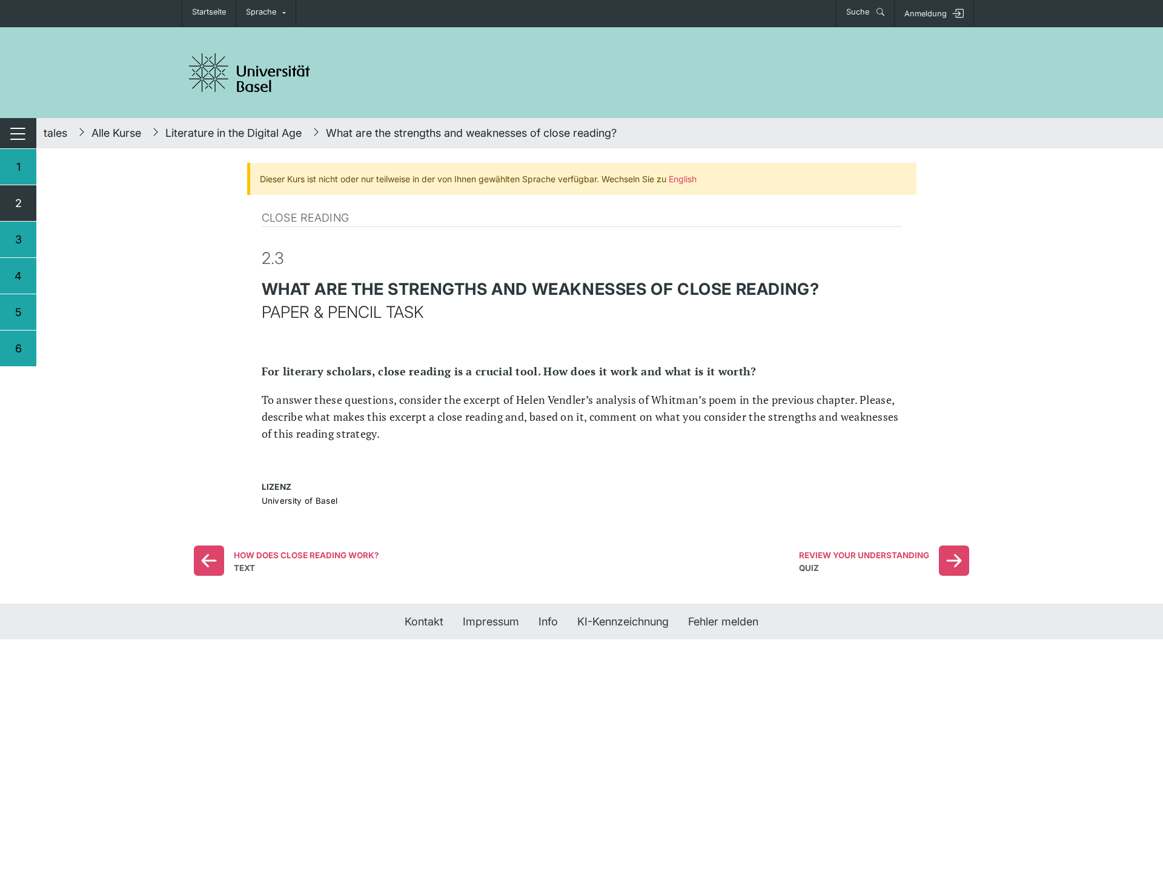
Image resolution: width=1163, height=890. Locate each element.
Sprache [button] (261, 11)
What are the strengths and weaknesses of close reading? (471, 133)
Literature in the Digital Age (233, 133)
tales (55, 133)
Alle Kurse (116, 133)
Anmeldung (925, 13)
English (683, 179)
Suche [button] (859, 11)
